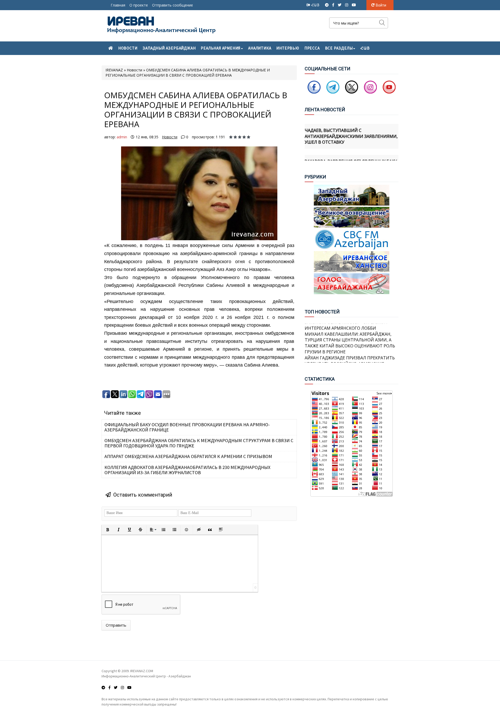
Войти (381, 5)
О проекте (138, 5)
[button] (108, 530)
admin (122, 136)
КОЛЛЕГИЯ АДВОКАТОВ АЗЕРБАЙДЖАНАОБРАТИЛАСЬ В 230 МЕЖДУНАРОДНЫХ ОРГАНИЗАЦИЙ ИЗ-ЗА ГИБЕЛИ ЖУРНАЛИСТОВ (187, 469)
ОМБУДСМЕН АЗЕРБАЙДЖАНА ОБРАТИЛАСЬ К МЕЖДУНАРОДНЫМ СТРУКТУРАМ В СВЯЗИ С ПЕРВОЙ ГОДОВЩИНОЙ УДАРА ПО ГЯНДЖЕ (198, 443)
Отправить (116, 625)
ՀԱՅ (315, 4)
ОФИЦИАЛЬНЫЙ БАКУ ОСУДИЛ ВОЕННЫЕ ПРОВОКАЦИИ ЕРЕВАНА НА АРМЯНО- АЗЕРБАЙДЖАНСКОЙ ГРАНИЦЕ (187, 427)
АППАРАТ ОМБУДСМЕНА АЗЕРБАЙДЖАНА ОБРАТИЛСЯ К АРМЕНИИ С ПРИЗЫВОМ (188, 456)
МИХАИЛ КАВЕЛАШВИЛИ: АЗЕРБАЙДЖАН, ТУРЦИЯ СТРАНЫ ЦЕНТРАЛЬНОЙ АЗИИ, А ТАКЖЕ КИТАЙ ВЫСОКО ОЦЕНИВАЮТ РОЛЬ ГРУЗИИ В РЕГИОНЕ (350, 334)
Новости (169, 136)
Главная (118, 5)
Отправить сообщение (172, 5)
